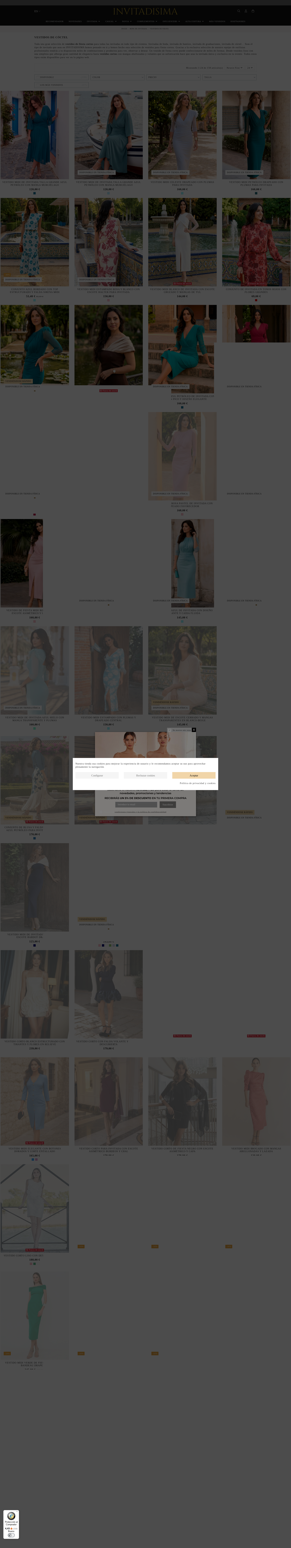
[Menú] (17, 1512)
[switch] (11, 1535)
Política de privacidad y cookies (198, 783)
